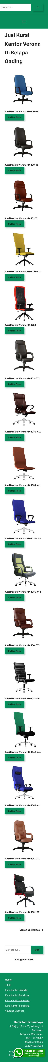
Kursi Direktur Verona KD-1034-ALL (23, 485)
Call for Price (14, 117)
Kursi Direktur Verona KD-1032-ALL (23, 431)
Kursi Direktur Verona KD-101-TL (21, 218)
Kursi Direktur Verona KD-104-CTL (22, 645)
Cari (37, 949)
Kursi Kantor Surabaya (28, 1022)
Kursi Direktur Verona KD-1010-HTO (23, 271)
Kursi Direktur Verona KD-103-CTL (22, 378)
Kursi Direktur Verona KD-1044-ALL (23, 805)
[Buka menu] (24, 22)
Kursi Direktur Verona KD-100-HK (22, 111)
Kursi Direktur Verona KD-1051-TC (22, 912)
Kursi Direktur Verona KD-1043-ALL (23, 752)
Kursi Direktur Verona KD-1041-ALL (23, 698)
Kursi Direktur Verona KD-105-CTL (22, 858)
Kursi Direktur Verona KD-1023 (20, 325)
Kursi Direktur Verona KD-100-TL (21, 165)
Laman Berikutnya (31, 929)
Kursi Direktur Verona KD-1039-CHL (23, 591)
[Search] (37, 7)
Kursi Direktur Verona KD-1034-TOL (23, 538)
